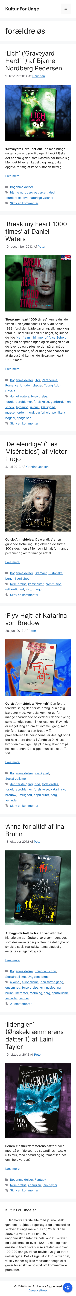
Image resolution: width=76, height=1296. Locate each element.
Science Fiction (45, 971)
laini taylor (50, 1185)
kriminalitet (36, 584)
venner (24, 998)
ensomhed (12, 987)
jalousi (34, 407)
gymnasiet (47, 987)
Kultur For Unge (22, 8)
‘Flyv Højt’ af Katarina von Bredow (36, 619)
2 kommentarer (21, 1004)
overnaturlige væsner (38, 198)
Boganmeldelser (21, 187)
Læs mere (12, 176)
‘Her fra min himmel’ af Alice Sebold (41, 337)
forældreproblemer (18, 401)
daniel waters (19, 396)
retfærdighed (14, 589)
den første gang (21, 784)
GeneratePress (38, 1290)
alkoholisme (30, 982)
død (52, 192)
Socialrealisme (15, 778)
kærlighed (48, 407)
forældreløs (13, 198)
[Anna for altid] (38, 924)
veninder (11, 800)
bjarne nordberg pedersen (28, 192)
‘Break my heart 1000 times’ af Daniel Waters (36, 231)
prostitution (53, 584)
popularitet (41, 795)
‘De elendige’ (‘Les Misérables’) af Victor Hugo (36, 451)
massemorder (15, 412)
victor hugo (34, 589)
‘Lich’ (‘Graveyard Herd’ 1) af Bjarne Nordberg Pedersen (33, 61)
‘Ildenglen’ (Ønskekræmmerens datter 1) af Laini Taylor (34, 1035)
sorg (54, 795)
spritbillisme (60, 993)
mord (30, 412)
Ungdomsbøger (31, 385)
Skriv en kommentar (24, 203)
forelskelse (41, 401)
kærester (21, 993)
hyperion (22, 407)
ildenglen (34, 1185)
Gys (37, 380)
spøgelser (24, 418)
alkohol (15, 982)
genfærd (57, 401)
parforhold (43, 412)
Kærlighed (22, 578)
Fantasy (40, 1179)
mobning (36, 993)
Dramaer (41, 573)
